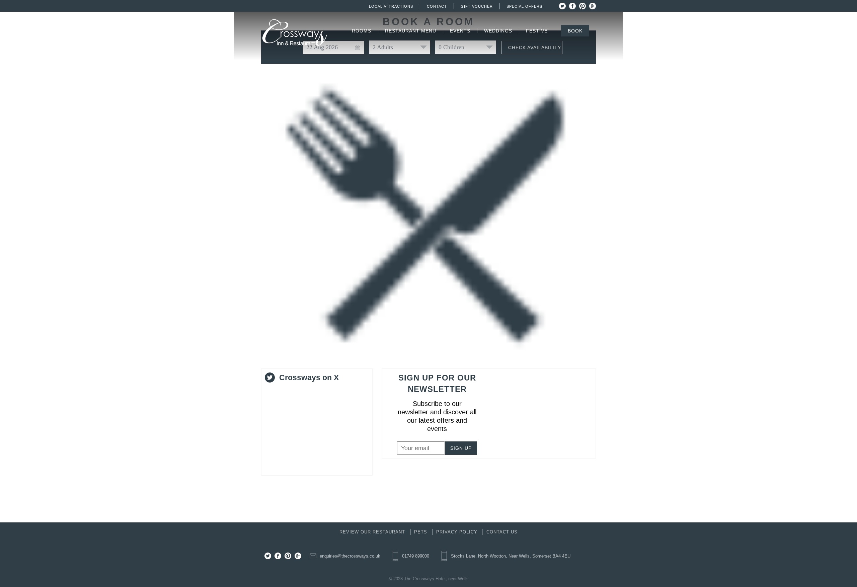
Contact (437, 6)
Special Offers (524, 6)
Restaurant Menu (410, 30)
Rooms (361, 30)
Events (460, 30)
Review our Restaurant (372, 531)
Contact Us (502, 531)
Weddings (498, 30)
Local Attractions (391, 6)
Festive (537, 30)
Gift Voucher (477, 6)
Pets (420, 531)
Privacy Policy (456, 531)
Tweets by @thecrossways (300, 391)
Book (575, 30)
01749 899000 (415, 556)
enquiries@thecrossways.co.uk (350, 556)
